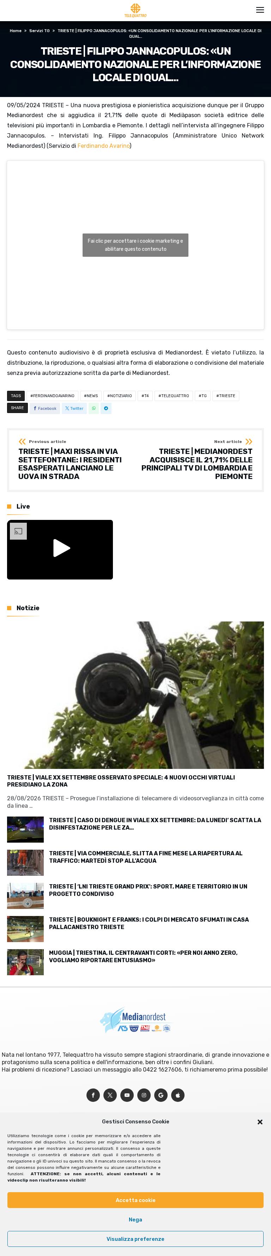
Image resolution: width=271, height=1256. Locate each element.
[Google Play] (161, 1095)
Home (16, 31)
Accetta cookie (136, 1200)
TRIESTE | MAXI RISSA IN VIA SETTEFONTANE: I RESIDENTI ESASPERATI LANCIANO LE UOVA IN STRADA (70, 460)
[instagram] (144, 1095)
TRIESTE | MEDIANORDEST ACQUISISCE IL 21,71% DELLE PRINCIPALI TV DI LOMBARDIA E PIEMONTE (197, 460)
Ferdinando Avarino (104, 145)
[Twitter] (110, 1095)
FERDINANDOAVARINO (53, 396)
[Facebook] (93, 1095)
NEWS (92, 396)
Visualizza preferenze (135, 1239)
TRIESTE (227, 396)
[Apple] (178, 1095)
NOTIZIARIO (121, 396)
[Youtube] (127, 1095)
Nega (135, 1219)
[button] (260, 1121)
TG (204, 396)
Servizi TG (39, 31)
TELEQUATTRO (175, 396)
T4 (146, 396)
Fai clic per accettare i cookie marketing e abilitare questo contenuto (135, 245)
